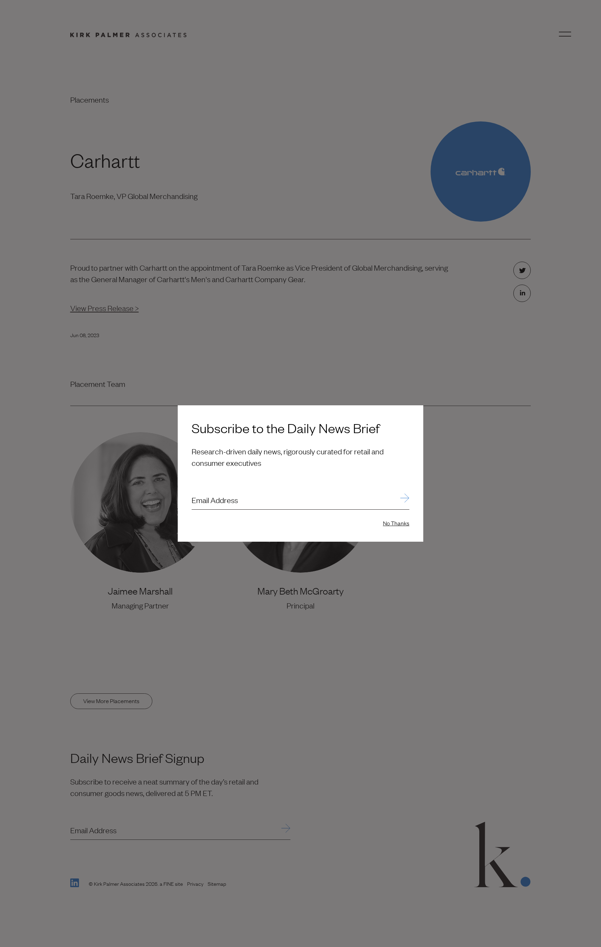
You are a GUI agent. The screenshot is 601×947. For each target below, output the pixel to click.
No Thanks (396, 523)
